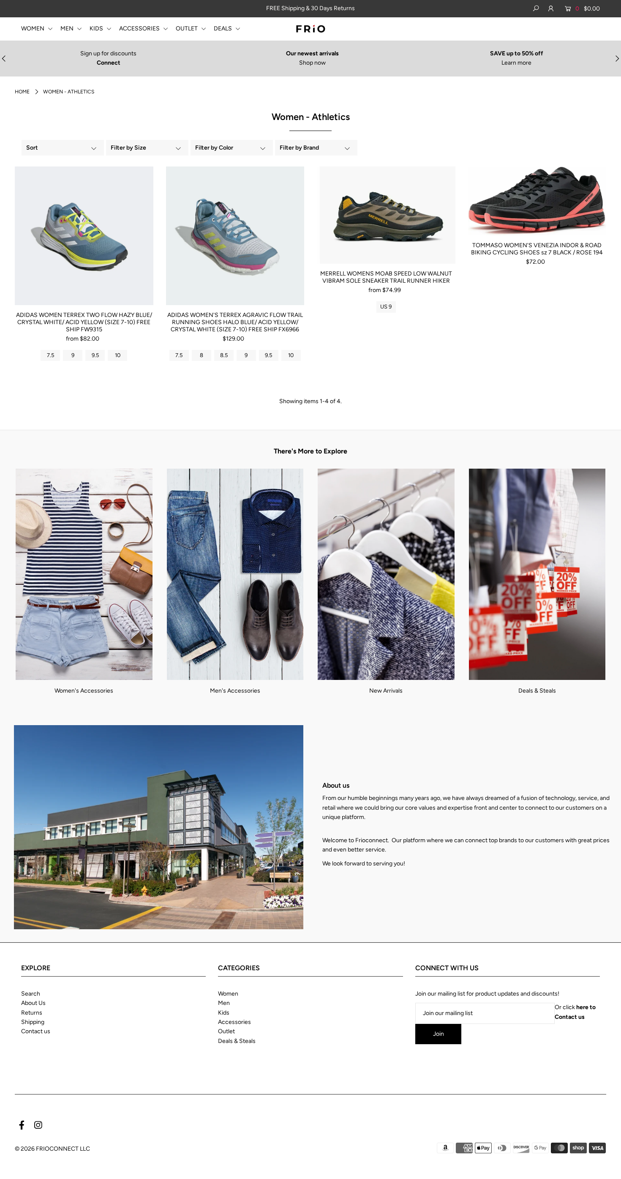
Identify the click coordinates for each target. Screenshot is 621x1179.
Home (22, 92)
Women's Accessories (83, 690)
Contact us (35, 1031)
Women (228, 993)
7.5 (50, 355)
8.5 (224, 355)
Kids (223, 1012)
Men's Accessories (235, 690)
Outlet (226, 1031)
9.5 (95, 355)
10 (117, 355)
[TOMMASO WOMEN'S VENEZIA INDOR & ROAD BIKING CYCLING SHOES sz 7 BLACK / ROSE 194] (537, 200)
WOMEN (33, 28)
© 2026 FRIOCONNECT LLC (52, 1148)
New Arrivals (386, 690)
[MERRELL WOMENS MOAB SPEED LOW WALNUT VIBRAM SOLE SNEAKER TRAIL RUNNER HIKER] (386, 215)
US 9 (386, 306)
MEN (67, 28)
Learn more (516, 62)
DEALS (223, 28)
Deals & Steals (537, 690)
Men (224, 1003)
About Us (33, 1003)
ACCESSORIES (140, 28)
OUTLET (187, 28)
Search (30, 993)
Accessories (234, 1022)
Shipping (32, 1022)
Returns (31, 1012)
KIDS (97, 28)
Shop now (312, 62)
